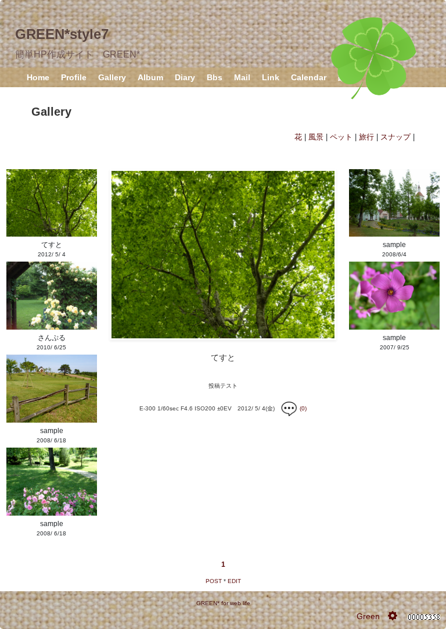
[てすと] (223, 254)
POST (214, 581)
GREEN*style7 (62, 34)
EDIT (234, 581)
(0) (302, 408)
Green (368, 616)
